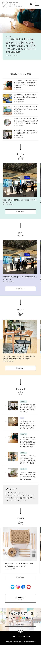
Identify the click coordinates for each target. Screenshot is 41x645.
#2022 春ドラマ (28, 498)
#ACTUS (8, 500)
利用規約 (13, 636)
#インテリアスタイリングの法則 (16, 495)
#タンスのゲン (10, 498)
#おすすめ (9, 492)
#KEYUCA (24, 500)
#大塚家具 (16, 500)
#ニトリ (31, 495)
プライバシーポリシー (24, 636)
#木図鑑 (19, 498)
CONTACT (20, 597)
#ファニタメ (18, 492)
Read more (20, 212)
